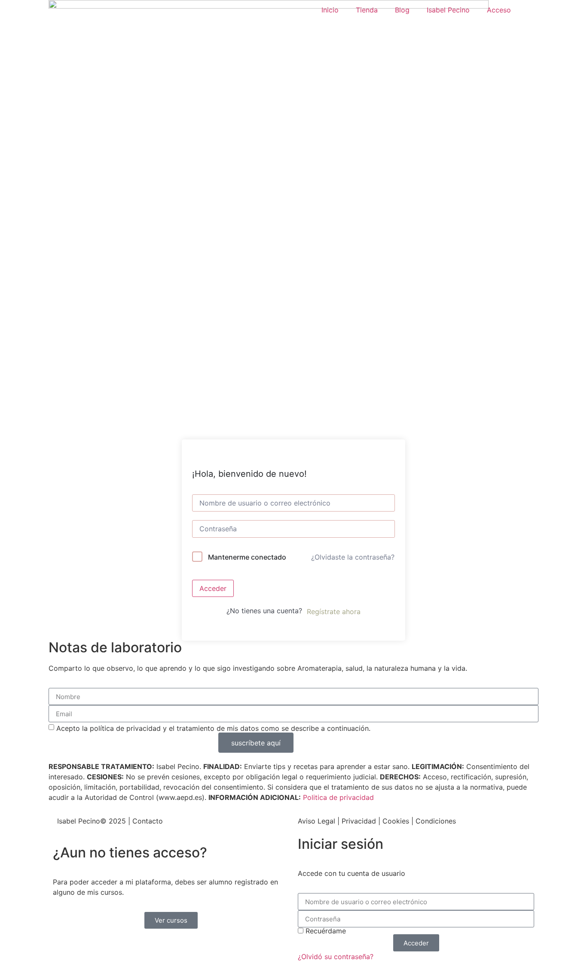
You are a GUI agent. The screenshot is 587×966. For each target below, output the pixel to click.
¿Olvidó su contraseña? (335, 956)
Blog (402, 10)
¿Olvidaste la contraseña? (352, 557)
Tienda (367, 10)
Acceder (212, 588)
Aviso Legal (316, 821)
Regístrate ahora (334, 611)
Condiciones (436, 821)
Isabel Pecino (448, 10)
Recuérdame (324, 930)
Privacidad (359, 821)
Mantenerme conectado (247, 557)
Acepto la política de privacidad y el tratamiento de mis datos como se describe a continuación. (213, 728)
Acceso (499, 10)
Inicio (330, 10)
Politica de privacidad (338, 797)
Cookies (395, 821)
